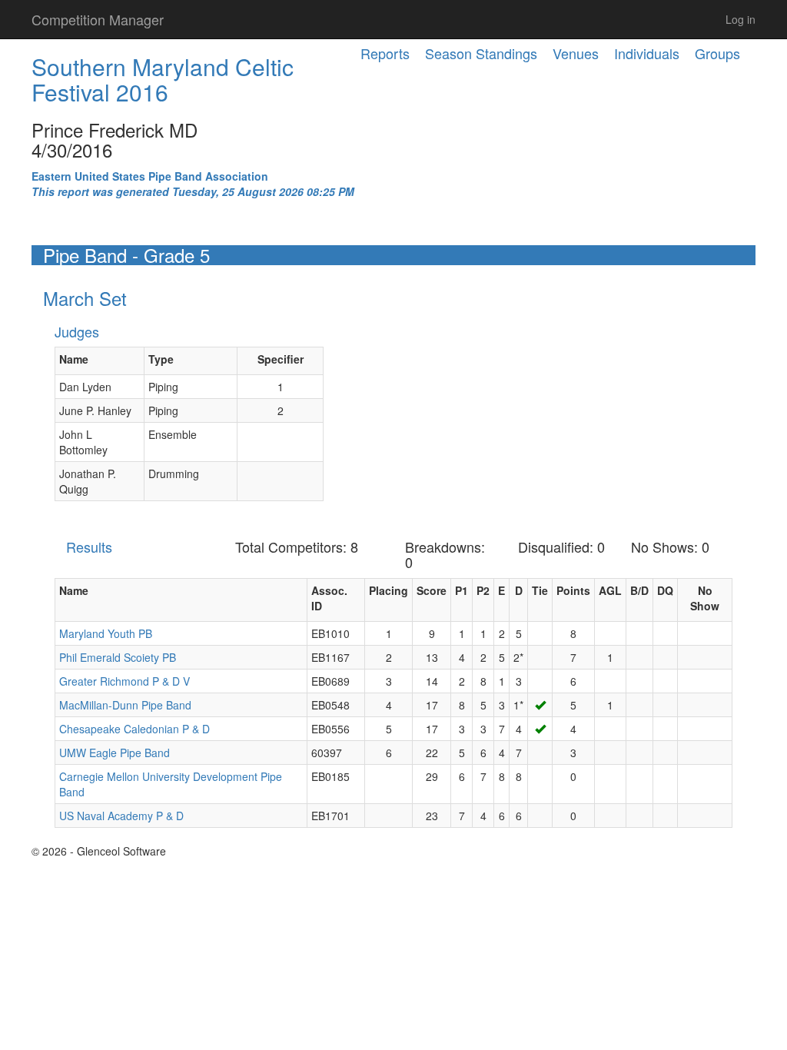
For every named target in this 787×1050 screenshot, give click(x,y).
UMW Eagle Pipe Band (114, 752)
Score (432, 590)
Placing (388, 590)
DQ (665, 590)
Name (73, 359)
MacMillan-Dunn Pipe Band (125, 705)
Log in (740, 19)
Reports (385, 53)
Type (161, 359)
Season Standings (481, 53)
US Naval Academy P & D (121, 815)
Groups (717, 53)
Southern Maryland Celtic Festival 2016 (163, 79)
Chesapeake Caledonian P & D (134, 728)
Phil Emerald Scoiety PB (117, 657)
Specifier (280, 359)
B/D (639, 590)
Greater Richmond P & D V (124, 681)
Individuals (646, 53)
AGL (610, 590)
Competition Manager (98, 19)
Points (573, 590)
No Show (704, 598)
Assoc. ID (329, 598)
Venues (576, 53)
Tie (540, 590)
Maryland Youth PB (105, 633)
